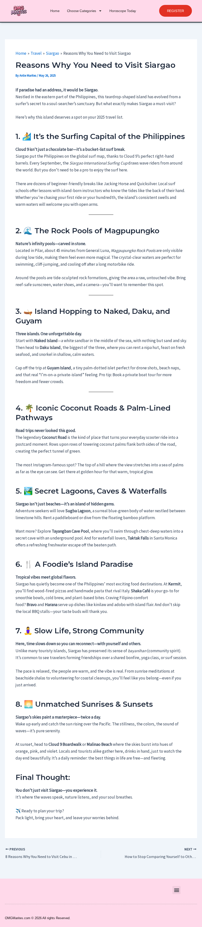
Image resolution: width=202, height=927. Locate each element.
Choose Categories (81, 11)
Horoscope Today (122, 11)
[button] (175, 11)
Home (54, 11)
